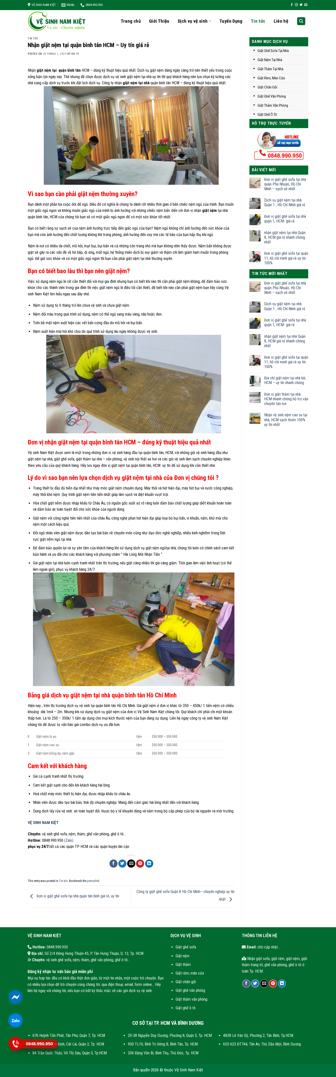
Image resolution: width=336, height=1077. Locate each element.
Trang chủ (131, 21)
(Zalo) (68, 840)
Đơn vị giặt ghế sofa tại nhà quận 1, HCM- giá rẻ (285, 218)
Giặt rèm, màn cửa (190, 973)
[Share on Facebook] (113, 863)
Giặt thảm (183, 964)
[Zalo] (15, 1020)
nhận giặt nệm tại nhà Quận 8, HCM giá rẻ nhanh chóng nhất (284, 237)
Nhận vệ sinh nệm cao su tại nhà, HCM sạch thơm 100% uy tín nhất (285, 420)
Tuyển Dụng (231, 21)
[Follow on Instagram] (296, 5)
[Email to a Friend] (131, 863)
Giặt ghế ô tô (186, 1008)
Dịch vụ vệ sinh (193, 21)
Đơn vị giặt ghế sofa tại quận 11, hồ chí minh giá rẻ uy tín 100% (286, 258)
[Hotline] (15, 1044)
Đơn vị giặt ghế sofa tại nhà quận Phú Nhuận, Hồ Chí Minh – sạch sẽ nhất (285, 184)
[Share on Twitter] (122, 863)
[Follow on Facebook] (291, 5)
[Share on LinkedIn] (149, 863)
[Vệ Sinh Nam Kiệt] (60, 21)
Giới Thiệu (159, 21)
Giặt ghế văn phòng (190, 990)
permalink (93, 881)
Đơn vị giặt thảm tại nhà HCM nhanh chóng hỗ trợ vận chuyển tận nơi (286, 399)
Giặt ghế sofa (186, 947)
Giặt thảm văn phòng (191, 999)
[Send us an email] (305, 5)
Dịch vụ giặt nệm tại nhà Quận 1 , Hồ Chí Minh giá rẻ (284, 202)
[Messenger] (15, 997)
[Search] (301, 21)
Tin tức (258, 21)
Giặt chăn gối (186, 981)
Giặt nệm (182, 956)
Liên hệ (281, 21)
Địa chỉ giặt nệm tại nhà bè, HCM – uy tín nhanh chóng (285, 380)
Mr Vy (75, 53)
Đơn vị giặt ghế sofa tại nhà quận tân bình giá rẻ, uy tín (77, 896)
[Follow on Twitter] (301, 5)
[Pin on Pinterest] (140, 863)
